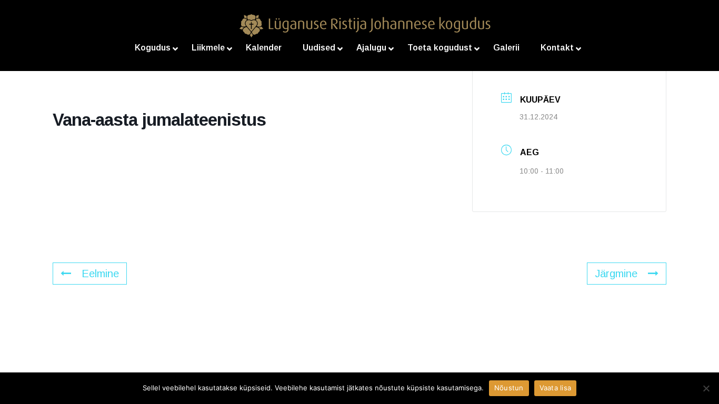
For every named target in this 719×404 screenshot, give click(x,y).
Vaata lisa (556, 387)
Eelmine (100, 273)
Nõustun (509, 387)
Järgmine (616, 273)
